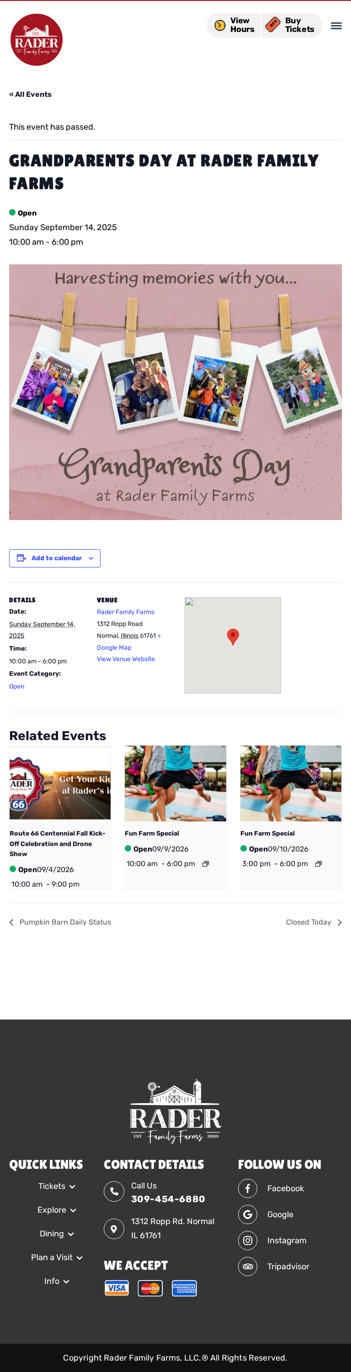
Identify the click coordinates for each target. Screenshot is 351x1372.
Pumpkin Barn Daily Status (64, 922)
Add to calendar (57, 558)
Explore (51, 1210)
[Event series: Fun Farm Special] (205, 864)
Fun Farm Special (152, 833)
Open (16, 686)
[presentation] (60, 783)
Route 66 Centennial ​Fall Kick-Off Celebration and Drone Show (58, 844)
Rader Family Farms (125, 612)
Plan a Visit (52, 1257)
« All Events (30, 94)
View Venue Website (126, 659)
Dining (52, 1234)
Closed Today (309, 922)
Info (51, 1281)
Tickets (51, 1186)
